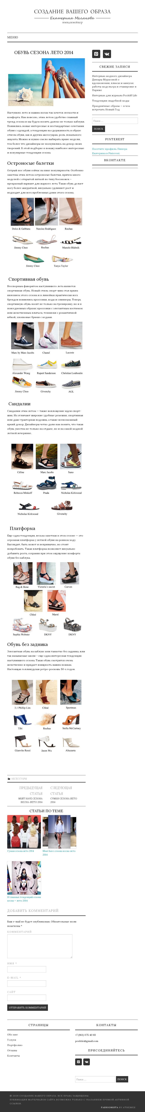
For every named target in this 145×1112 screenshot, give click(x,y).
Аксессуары (19, 778)
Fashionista (109, 1107)
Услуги (11, 1039)
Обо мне (12, 1034)
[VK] (107, 54)
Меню (12, 37)
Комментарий (19, 931)
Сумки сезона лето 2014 (63, 800)
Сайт (11, 992)
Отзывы (12, 1050)
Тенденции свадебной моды (110, 100)
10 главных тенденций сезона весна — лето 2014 (24, 899)
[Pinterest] (96, 54)
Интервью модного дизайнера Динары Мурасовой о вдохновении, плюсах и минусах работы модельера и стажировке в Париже (114, 83)
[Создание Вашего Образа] (72, 17)
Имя (12, 963)
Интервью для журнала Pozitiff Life (114, 95)
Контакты (13, 1055)
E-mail (14, 977)
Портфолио (14, 1045)
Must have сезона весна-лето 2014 (30, 800)
